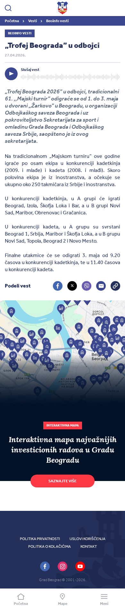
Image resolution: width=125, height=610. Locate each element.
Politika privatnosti (40, 539)
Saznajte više (62, 481)
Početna (12, 21)
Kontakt (88, 546)
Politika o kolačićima (49, 546)
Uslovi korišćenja (87, 539)
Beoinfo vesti (57, 21)
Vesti (33, 21)
